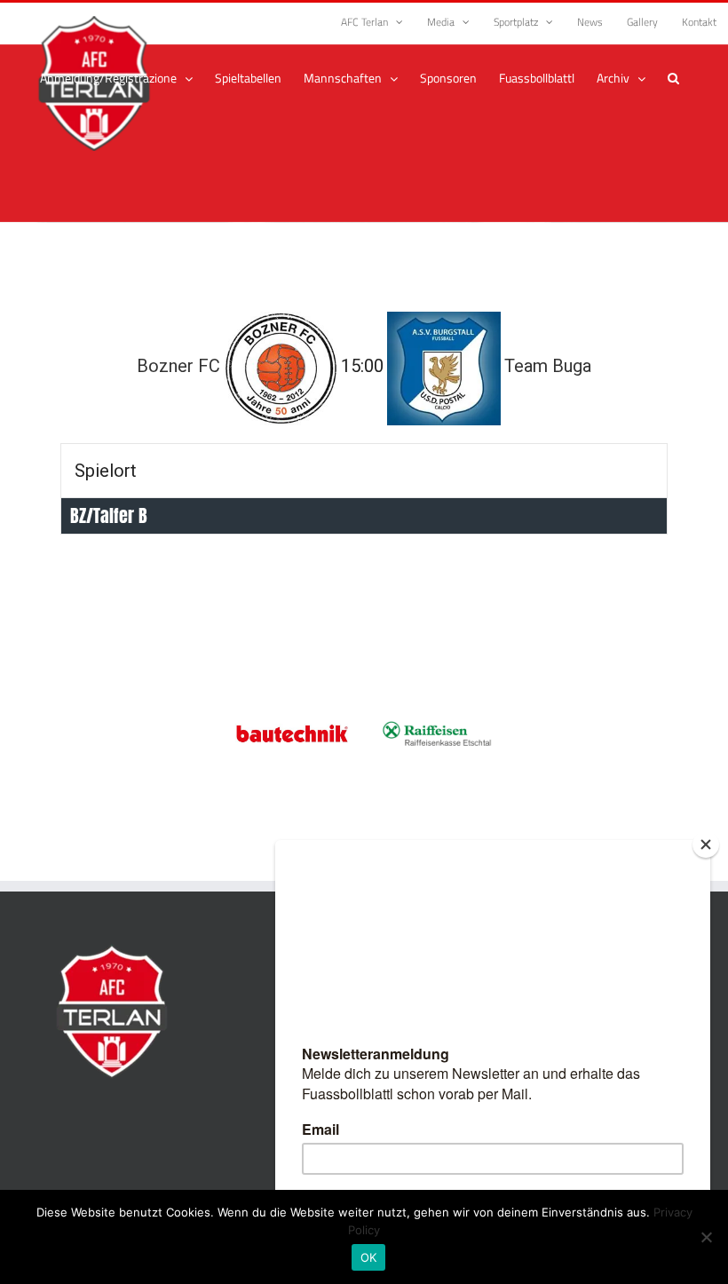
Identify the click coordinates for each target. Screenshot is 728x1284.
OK (368, 1257)
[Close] (705, 844)
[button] (673, 78)
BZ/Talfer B (108, 515)
